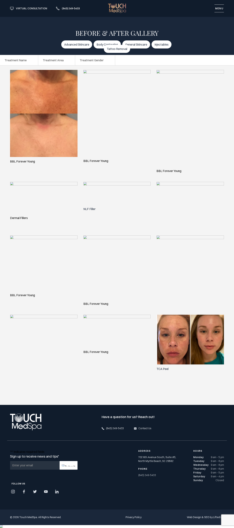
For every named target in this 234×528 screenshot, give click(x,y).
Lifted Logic (220, 517)
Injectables (161, 44)
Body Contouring (107, 44)
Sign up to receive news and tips (34, 456)
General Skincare (136, 44)
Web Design (194, 517)
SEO (206, 517)
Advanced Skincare (76, 44)
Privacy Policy (133, 517)
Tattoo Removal (117, 49)
